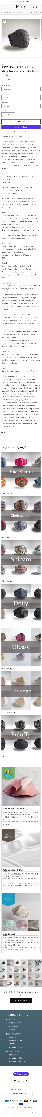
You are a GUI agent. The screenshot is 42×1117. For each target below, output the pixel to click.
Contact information (32, 1113)
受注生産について (15, 1023)
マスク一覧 (17, 13)
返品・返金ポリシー (15, 1040)
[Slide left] (17, 61)
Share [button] (5, 432)
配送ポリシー (13, 1037)
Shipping (12, 82)
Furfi (3, 756)
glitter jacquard (7, 712)
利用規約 (12, 1044)
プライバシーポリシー (16, 1047)
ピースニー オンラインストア (19, 1107)
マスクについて (6, 13)
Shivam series (6, 581)
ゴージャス (33, 13)
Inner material (5, 85)
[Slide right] (25, 61)
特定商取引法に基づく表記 (18, 1061)
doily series (5, 625)
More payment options (21, 132)
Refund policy (14, 1110)
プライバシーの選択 (15, 1058)
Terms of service (34, 1110)
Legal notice (20, 1113)
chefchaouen (6, 537)
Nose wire (4, 102)
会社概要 (12, 1029)
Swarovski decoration (8, 94)
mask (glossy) (6, 669)
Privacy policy (24, 1110)
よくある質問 (13, 1026)
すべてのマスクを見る (21, 1001)
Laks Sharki (5, 493)
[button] (4, 7)
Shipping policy (10, 1113)
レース (26, 13)
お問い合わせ (13, 1055)
